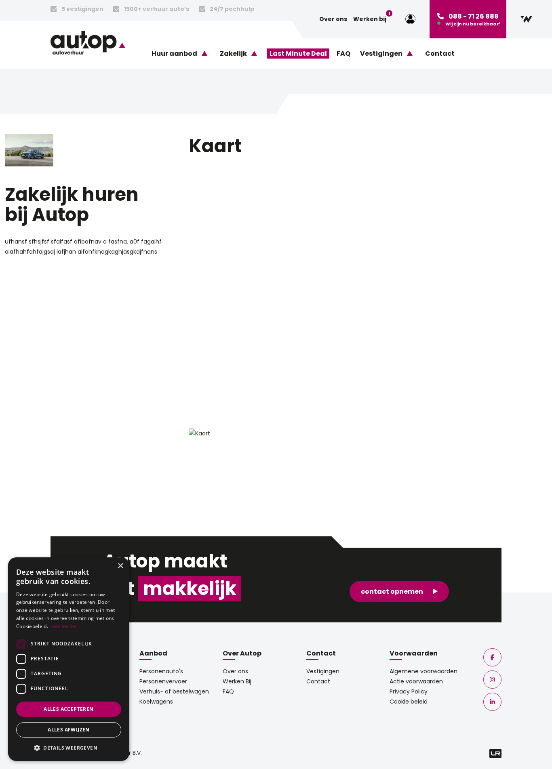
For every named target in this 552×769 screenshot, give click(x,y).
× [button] (120, 566)
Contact (440, 53)
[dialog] (68, 659)
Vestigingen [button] (381, 53)
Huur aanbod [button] (174, 53)
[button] (68, 748)
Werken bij (369, 18)
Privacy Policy (409, 691)
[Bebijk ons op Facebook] (492, 657)
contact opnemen (392, 591)
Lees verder (63, 626)
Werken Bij (237, 681)
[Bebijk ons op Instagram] (492, 679)
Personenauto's (161, 671)
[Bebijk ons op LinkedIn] (492, 702)
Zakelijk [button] (233, 53)
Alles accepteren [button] (68, 709)
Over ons (333, 19)
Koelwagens (156, 702)
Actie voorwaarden (416, 681)
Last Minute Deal (298, 53)
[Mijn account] (410, 19)
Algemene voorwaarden (423, 671)
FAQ (343, 53)
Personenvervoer (163, 681)
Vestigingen (322, 671)
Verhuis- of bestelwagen (174, 691)
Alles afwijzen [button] (69, 729)
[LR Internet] (495, 753)
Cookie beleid (409, 702)
